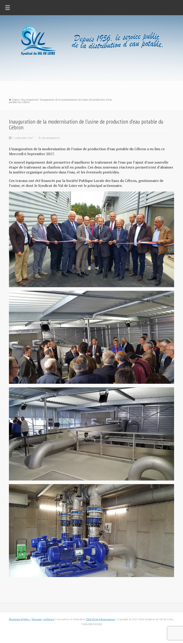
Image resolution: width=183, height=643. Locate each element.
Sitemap (36, 619)
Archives (48, 619)
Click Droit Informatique (100, 619)
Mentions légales (19, 619)
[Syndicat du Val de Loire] (91, 56)
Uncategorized (50, 137)
